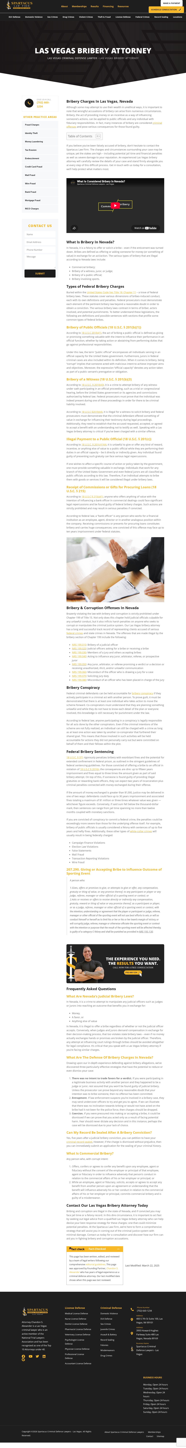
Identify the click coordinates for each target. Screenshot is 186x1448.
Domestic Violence (33, 17)
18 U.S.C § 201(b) (89, 769)
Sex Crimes (52, 17)
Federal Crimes (142, 17)
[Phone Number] (147, 1310)
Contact (149, 1436)
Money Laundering (34, 141)
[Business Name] (147, 1349)
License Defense (123, 17)
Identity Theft (31, 133)
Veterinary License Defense (77, 1334)
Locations (177, 17)
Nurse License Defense (75, 1318)
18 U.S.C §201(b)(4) (92, 411)
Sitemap (160, 1436)
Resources (123, 6)
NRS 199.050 (79, 664)
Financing (108, 6)
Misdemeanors (107, 1350)
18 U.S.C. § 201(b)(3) (93, 384)
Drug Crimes (68, 17)
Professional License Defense (74, 1356)
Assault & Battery (108, 1334)
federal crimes (74, 633)
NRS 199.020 (79, 648)
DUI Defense (14, 17)
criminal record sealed (79, 1141)
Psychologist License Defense (74, 1341)
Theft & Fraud (104, 17)
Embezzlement (32, 158)
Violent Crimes (86, 17)
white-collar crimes (141, 831)
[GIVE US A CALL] (40, 104)
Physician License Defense (77, 1349)
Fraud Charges (32, 125)
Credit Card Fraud (33, 167)
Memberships (79, 6)
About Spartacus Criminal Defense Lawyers (124, 1432)
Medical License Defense (76, 1313)
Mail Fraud (30, 175)
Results (95, 6)
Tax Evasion (30, 150)
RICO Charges (32, 208)
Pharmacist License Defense (78, 1329)
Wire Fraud (30, 183)
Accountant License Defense (78, 1363)
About (64, 6)
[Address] (147, 1320)
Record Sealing (161, 17)
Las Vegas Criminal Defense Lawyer (72, 58)
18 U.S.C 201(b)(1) (91, 332)
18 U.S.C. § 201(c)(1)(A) (94, 444)
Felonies (104, 1345)
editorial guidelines (95, 1264)
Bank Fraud (30, 192)
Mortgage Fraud (32, 200)
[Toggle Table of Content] (97, 136)
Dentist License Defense (76, 1324)
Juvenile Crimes (107, 1329)
